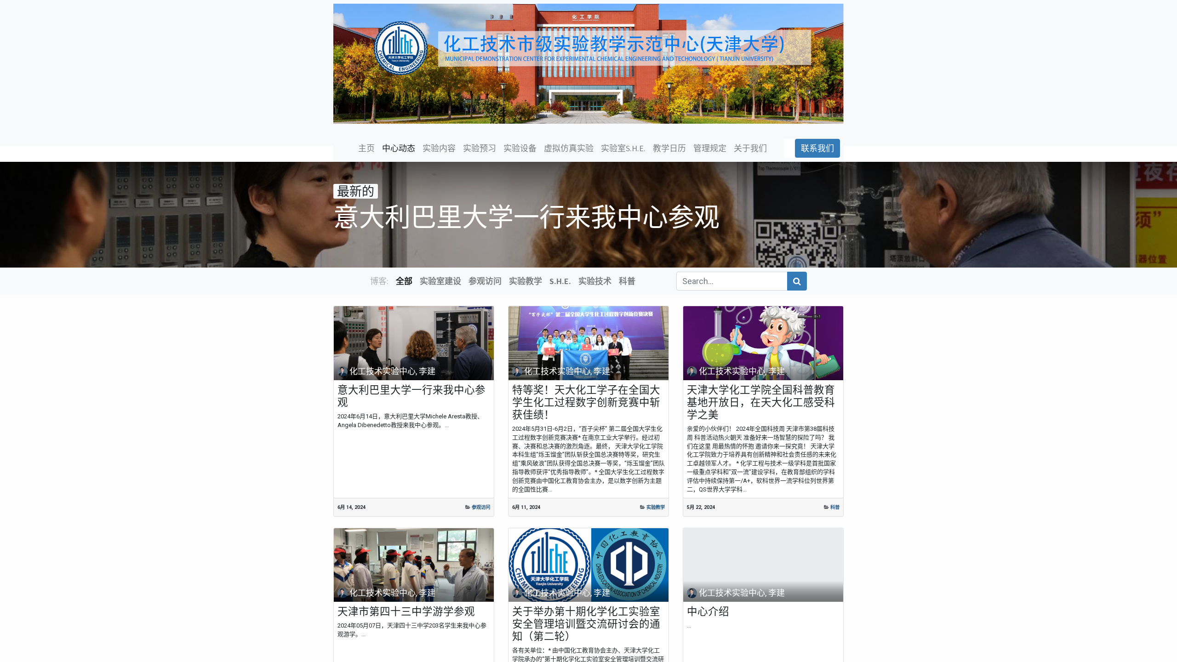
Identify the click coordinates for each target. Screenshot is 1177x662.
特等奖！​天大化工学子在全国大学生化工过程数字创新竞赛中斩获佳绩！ (586, 402)
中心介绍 (708, 611)
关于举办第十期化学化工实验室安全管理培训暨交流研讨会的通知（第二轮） (586, 624)
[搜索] (797, 281)
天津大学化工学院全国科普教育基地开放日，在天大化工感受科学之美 (761, 402)
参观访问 (481, 507)
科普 (835, 507)
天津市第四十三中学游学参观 (406, 611)
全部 (404, 281)
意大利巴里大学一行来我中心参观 (411, 396)
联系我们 (817, 148)
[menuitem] (366, 148)
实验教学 (655, 507)
